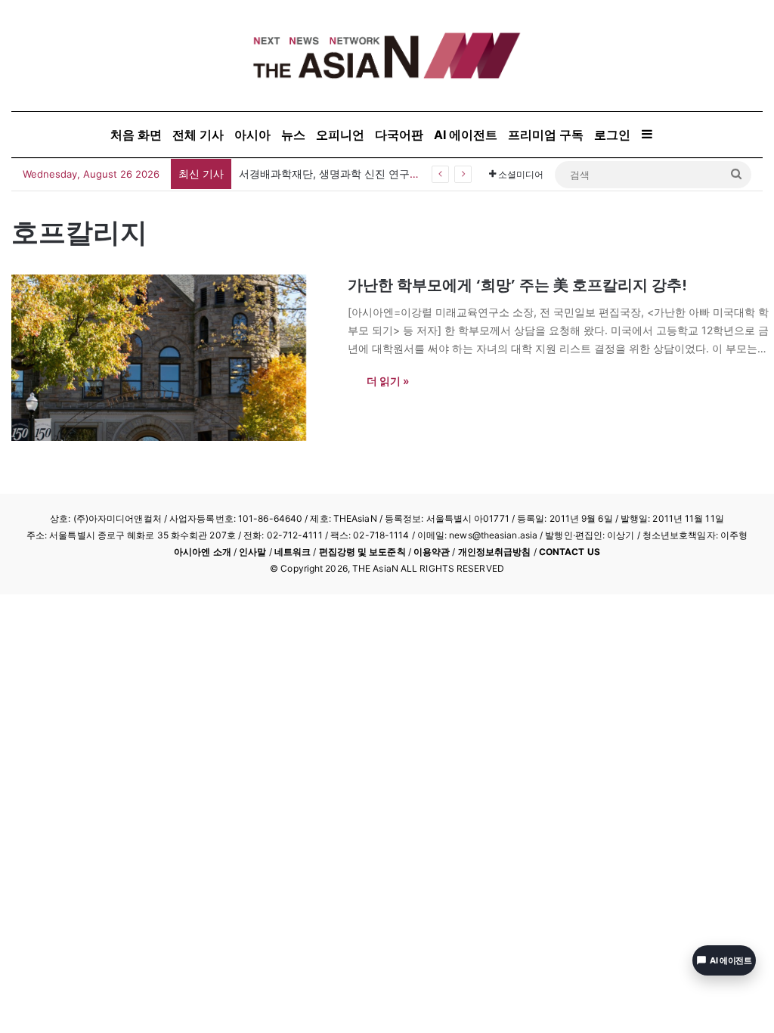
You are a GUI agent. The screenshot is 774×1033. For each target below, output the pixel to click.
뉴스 (293, 134)
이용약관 (431, 551)
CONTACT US (569, 551)
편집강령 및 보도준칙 (362, 551)
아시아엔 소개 (202, 551)
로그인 (612, 134)
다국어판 (399, 134)
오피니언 (340, 134)
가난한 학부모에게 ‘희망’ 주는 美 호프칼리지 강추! (517, 285)
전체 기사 (198, 134)
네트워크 (292, 551)
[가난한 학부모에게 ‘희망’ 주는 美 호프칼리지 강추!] (170, 358)
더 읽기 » (388, 380)
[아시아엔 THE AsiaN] (387, 55)
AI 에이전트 (465, 134)
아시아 (252, 134)
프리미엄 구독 (546, 134)
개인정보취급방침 (494, 551)
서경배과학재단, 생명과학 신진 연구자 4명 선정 (352, 173)
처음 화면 (136, 134)
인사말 (252, 551)
